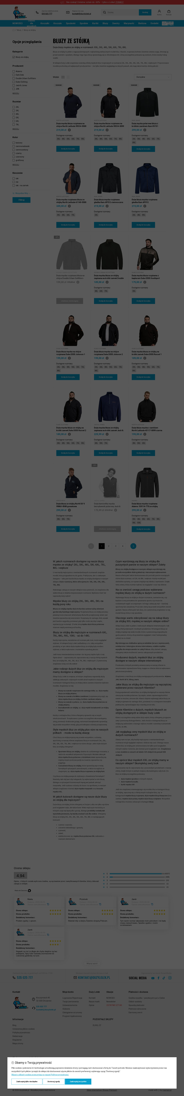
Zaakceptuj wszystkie (78, 1082)
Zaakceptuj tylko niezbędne (26, 1082)
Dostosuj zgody (54, 1082)
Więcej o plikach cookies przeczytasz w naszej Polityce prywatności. (40, 1075)
